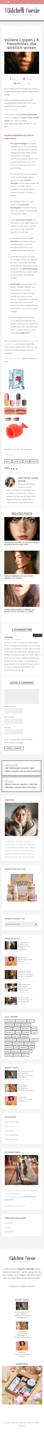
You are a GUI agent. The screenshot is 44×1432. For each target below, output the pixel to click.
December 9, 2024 (10, 547)
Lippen (26, 461)
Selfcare (9, 1047)
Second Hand (18, 1043)
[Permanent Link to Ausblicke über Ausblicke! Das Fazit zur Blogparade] (11, 1004)
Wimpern (9, 1055)
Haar (34, 1028)
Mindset (24, 1036)
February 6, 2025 (10, 580)
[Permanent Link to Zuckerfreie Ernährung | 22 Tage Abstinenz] (11, 965)
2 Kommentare (21, 36)
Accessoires (10, 1021)
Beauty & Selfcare (12, 1122)
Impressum (9, 1223)
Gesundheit (26, 1028)
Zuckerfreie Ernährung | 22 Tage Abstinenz (25, 959)
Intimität (26, 1032)
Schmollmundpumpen (13, 358)
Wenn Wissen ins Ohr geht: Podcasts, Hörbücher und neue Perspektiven (25, 1074)
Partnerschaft (23, 1040)
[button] (14, 79)
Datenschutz (10, 1232)
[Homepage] (9, 2)
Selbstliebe (29, 1043)
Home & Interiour (11, 1139)
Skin (16, 1047)
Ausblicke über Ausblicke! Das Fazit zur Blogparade (25, 999)
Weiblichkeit (26, 1051)
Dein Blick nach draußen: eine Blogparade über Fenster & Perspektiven (24, 946)
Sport (31, 1047)
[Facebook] (2, 2)
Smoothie (24, 1047)
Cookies (8, 1227)
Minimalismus (10, 1040)
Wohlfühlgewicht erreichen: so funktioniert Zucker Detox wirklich (25, 987)
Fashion (8, 1028)
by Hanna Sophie (21, 33)
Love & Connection (12, 1135)
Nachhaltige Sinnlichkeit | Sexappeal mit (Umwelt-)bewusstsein (26, 1087)
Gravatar (13, 739)
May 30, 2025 (8, 614)
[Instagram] (6, 2)
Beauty (8, 461)
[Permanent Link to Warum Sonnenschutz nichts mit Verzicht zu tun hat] (22, 573)
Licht (34, 1032)
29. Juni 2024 (21, 30)
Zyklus (25, 1055)
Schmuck (34, 1040)
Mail (9, 717)
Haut (18, 1032)
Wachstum (15, 1051)
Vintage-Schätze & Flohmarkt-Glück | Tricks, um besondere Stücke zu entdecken (25, 973)
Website (7, 727)
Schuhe (8, 1043)
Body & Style (9, 1126)
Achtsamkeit (21, 1021)
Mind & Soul (9, 1130)
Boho (17, 1024)
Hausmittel (17, 461)
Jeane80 (8, 637)
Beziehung (9, 1024)
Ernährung (26, 1024)
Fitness (16, 1028)
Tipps (7, 1051)
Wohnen (17, 1055)
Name (10, 706)
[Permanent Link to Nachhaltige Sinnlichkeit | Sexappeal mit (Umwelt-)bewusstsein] (11, 1091)
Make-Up (34, 461)
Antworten (37, 635)
